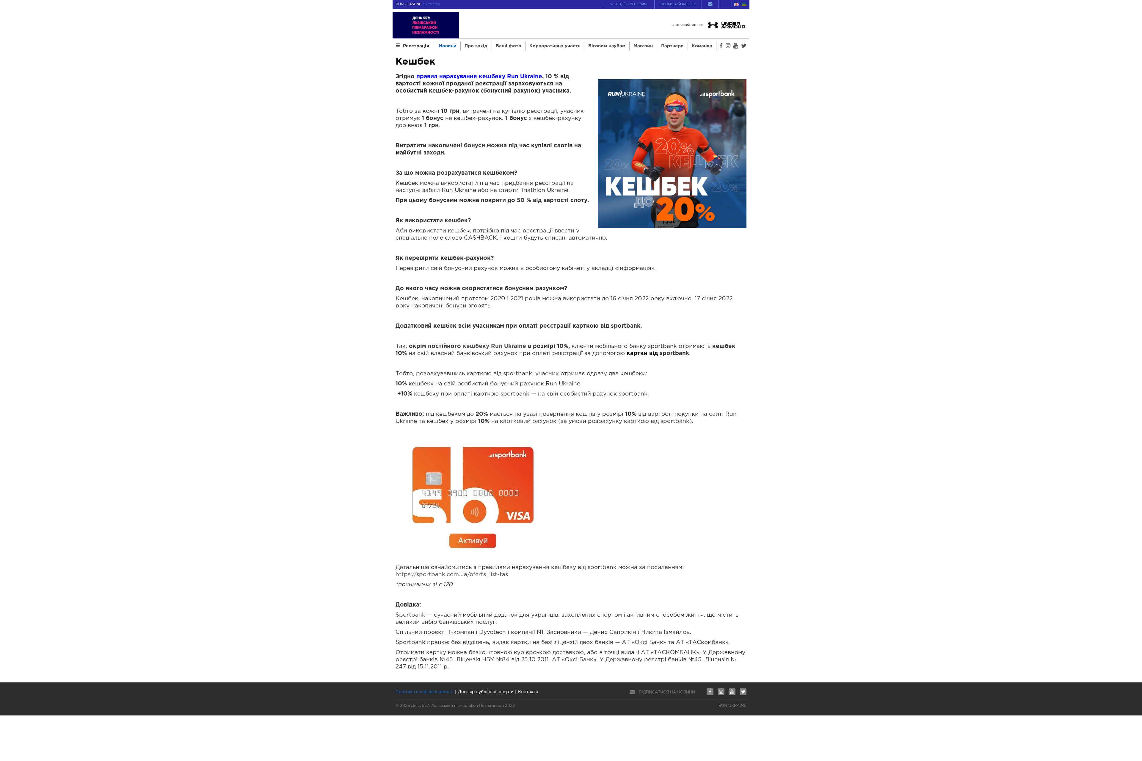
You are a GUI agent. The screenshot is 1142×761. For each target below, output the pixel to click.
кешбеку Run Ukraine (494, 346)
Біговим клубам (606, 46)
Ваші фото (508, 46)
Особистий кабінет (678, 4)
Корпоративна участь (554, 46)
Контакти (528, 692)
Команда (702, 46)
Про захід (476, 46)
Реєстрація (416, 46)
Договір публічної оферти (486, 692)
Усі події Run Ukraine (629, 4)
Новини (448, 46)
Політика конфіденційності (425, 692)
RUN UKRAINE (418, 4)
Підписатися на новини (667, 692)
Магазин (643, 46)
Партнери (672, 46)
